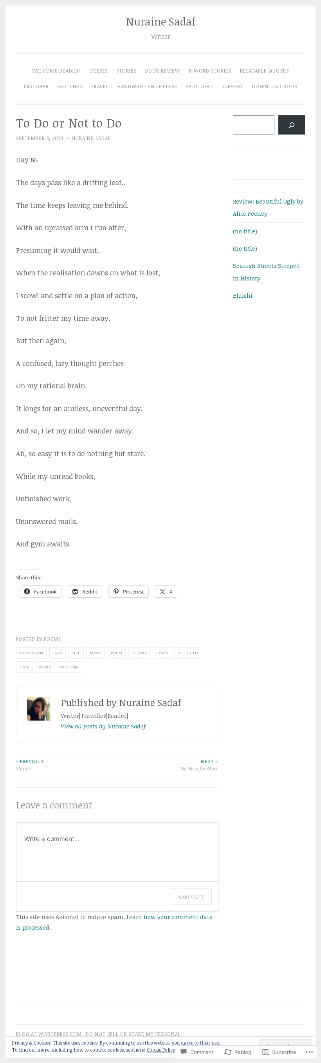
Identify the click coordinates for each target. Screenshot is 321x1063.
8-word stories (210, 70)
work (45, 667)
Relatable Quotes (264, 70)
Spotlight (199, 86)
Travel (100, 86)
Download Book (275, 86)
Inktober (36, 86)
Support (232, 86)
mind (96, 652)
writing (69, 667)
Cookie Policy (161, 1050)
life (76, 652)
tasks (162, 652)
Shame (30, 765)
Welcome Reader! (57, 70)
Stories (126, 70)
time (24, 667)
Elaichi (242, 295)
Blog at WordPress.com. (49, 1034)
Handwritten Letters (147, 86)
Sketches (70, 86)
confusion (31, 652)
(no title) (245, 231)
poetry (139, 652)
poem (117, 652)
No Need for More (199, 765)
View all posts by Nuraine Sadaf (103, 726)
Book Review (162, 70)
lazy (57, 652)
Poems (99, 70)
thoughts (188, 652)
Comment (191, 896)
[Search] (291, 125)
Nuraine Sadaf (160, 21)
